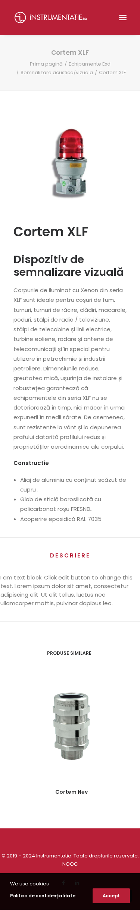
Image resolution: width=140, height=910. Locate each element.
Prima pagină (46, 63)
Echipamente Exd (90, 63)
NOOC (70, 864)
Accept (111, 895)
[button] (123, 17)
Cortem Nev (71, 792)
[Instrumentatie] (50, 17)
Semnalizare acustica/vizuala (57, 72)
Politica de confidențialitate (42, 895)
